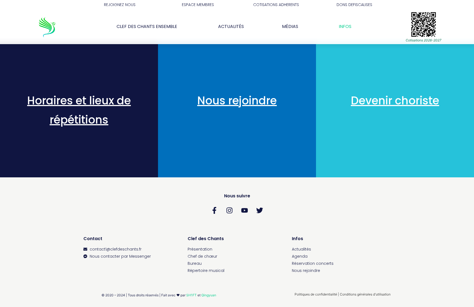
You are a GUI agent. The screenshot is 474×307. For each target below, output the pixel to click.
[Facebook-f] (214, 210)
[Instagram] (229, 210)
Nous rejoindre (237, 100)
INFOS (345, 26)
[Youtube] (245, 210)
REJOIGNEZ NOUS (120, 4)
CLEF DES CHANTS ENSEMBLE (147, 26)
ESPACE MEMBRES (198, 4)
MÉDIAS (290, 26)
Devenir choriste (395, 100)
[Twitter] (260, 210)
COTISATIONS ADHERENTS (276, 4)
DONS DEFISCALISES (354, 4)
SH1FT (191, 295)
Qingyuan (208, 295)
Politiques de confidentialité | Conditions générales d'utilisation (343, 294)
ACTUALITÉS (231, 26)
